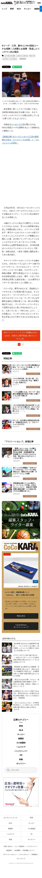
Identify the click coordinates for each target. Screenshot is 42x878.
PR (21, 755)
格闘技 (37, 9)
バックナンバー (21, 751)
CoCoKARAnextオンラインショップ (21, 626)
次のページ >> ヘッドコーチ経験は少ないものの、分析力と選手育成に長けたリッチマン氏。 (21, 335)
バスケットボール (22, 56)
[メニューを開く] (39, 3)
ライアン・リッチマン (10, 59)
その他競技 (21, 743)
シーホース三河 (10, 56)
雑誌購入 (9, 850)
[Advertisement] (22, 26)
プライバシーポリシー (10, 854)
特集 (21, 759)
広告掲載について (28, 850)
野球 (12, 9)
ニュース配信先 (19, 846)
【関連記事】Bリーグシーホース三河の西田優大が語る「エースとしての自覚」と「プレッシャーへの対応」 (20, 140)
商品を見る (21, 616)
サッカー (27, 9)
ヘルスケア (21, 747)
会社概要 (17, 850)
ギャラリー (21, 764)
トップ (4, 9)
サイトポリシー (24, 854)
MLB (19, 9)
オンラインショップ (10, 818)
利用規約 (34, 854)
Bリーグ (32, 56)
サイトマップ (21, 858)
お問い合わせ (8, 846)
